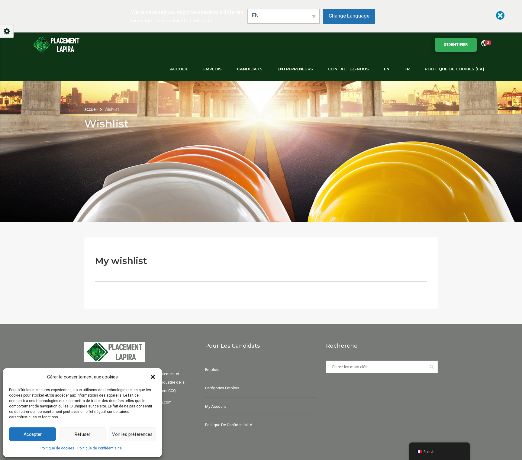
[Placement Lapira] (56, 45)
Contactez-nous (348, 68)
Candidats (250, 68)
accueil (91, 109)
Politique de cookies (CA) (454, 68)
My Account (215, 406)
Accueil (179, 68)
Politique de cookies (57, 448)
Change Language (349, 16)
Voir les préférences (132, 434)
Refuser (82, 434)
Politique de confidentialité (99, 448)
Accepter (33, 434)
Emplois (212, 68)
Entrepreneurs (295, 68)
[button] (153, 377)
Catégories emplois (222, 388)
